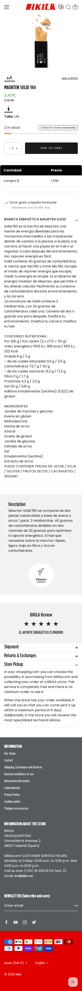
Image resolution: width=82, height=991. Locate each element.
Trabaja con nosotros (16, 808)
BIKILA (18, 974)
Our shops (10, 753)
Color (9, 100)
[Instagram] (25, 922)
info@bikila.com (24, 875)
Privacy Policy (12, 794)
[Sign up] (76, 906)
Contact (8, 760)
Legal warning (12, 787)
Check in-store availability (58, 128)
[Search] (68, 7)
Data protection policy (17, 781)
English (40, 963)
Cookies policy (12, 801)
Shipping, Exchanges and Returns (23, 767)
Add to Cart (51, 148)
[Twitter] (34, 922)
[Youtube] (15, 922)
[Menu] (6, 7)
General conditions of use (19, 774)
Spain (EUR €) (14, 963)
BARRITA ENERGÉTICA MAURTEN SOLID (35, 219)
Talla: (8, 117)
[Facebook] (6, 922)
